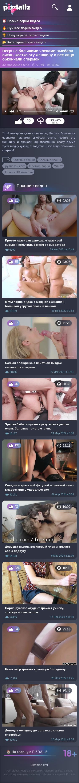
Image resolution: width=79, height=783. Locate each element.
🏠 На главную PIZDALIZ (27, 752)
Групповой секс (14, 166)
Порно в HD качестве (18, 172)
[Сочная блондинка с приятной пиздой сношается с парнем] (39, 346)
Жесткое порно (39, 166)
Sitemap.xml (39, 764)
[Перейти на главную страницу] (19, 5)
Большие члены (50, 159)
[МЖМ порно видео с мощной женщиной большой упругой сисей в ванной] (39, 285)
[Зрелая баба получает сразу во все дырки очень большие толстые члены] (39, 407)
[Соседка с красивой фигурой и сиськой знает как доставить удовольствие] (39, 468)
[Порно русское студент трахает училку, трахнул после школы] (39, 591)
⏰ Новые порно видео (21, 21)
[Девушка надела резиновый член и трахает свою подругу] (39, 530)
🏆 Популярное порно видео (25, 35)
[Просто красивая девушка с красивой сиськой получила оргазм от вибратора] (39, 224)
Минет (58, 166)
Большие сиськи (24, 159)
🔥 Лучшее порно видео (22, 28)
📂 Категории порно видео (24, 42)
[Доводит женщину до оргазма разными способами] (39, 713)
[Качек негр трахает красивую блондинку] (39, 652)
